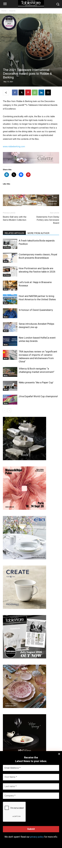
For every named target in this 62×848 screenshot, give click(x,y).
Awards (12, 11)
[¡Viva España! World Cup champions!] (10, 400)
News (6, 261)
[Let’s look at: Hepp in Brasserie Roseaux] (10, 286)
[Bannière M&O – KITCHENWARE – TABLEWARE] (24, 509)
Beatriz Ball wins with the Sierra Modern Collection (14, 218)
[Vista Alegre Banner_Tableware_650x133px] (31, 200)
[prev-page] (4, 410)
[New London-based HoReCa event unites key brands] (10, 341)
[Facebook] (15, 92)
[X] (21, 92)
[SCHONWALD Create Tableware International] (24, 608)
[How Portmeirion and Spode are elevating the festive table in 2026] (10, 272)
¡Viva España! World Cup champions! (38, 396)
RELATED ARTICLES (14, 233)
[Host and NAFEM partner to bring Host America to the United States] (10, 299)
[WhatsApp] (35, 92)
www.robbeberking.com (14, 146)
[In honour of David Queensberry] (10, 313)
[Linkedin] (41, 92)
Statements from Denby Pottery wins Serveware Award (47, 220)
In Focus (7, 247)
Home (3, 11)
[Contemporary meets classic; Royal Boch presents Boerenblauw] (10, 258)
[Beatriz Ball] (31, 158)
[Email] (48, 92)
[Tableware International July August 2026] (24, 657)
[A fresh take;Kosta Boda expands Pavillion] (10, 244)
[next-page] (9, 410)
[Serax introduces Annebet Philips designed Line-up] (10, 327)
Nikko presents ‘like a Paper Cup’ (36, 382)
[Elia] (24, 558)
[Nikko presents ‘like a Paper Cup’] (10, 386)
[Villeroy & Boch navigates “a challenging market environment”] (10, 372)
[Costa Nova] (24, 707)
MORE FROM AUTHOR (38, 233)
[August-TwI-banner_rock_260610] (24, 459)
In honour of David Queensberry (36, 309)
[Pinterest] (28, 92)
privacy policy (37, 837)
